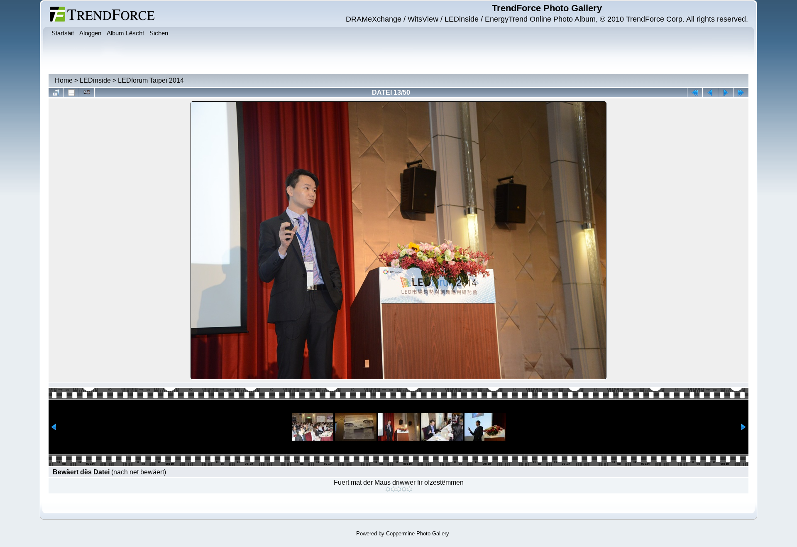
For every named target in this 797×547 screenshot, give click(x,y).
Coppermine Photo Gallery (417, 533)
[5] (409, 489)
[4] (404, 489)
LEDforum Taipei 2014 (151, 80)
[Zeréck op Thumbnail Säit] (56, 92)
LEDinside (95, 80)
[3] (398, 489)
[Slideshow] (86, 92)
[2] (393, 489)
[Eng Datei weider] (710, 92)
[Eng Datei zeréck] (725, 92)
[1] (388, 489)
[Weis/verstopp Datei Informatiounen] (71, 92)
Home (64, 80)
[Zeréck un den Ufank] (694, 92)
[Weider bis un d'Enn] (740, 92)
